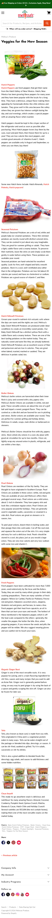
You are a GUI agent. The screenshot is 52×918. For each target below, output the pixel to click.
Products (12, 907)
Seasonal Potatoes (42, 829)
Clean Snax (46, 825)
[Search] (47, 23)
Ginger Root (29, 827)
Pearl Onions (6, 829)
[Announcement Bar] (26, 4)
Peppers (16, 829)
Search (3, 907)
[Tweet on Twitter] (8, 843)
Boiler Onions (36, 825)
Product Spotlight (27, 829)
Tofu (3, 831)
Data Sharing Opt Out (27, 907)
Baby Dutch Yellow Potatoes (18, 825)
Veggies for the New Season (17, 831)
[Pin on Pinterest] (13, 843)
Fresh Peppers (7, 582)
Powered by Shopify (9, 913)
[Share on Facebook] (3, 843)
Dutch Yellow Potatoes (10, 827)
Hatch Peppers (41, 827)
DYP (21, 827)
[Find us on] (19, 842)
